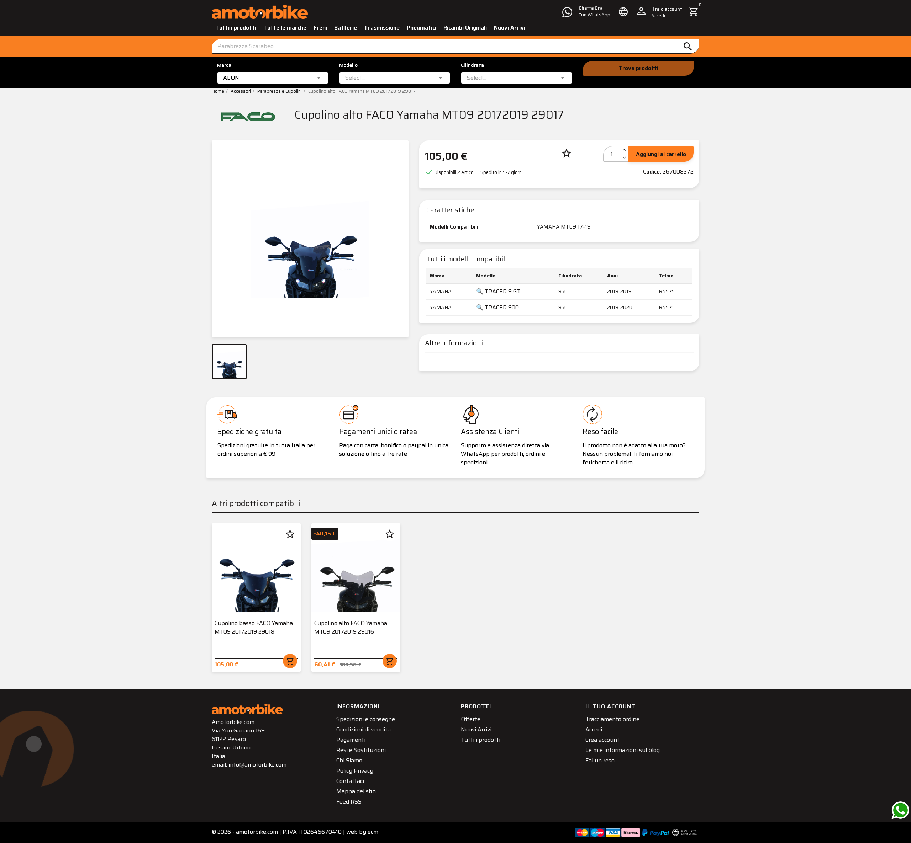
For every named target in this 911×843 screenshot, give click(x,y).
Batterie (345, 27)
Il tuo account (610, 706)
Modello (348, 65)
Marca (224, 65)
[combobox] (272, 78)
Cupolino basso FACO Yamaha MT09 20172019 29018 (254, 627)
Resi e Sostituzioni (361, 750)
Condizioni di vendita (363, 729)
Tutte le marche (284, 27)
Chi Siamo (349, 760)
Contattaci (350, 781)
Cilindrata (472, 65)
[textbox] (355, 78)
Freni (320, 27)
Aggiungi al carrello (661, 154)
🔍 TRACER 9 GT (498, 291)
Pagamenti (350, 739)
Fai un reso (600, 760)
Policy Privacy (354, 770)
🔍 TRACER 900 (497, 307)
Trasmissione (382, 27)
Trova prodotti (638, 68)
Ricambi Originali (465, 27)
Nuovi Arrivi (509, 27)
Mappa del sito (356, 791)
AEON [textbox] (231, 78)
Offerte (470, 719)
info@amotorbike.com (257, 764)
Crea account (602, 739)
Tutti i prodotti (235, 27)
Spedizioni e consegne (365, 719)
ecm (362, 831)
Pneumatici (421, 27)
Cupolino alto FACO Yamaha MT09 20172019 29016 (350, 627)
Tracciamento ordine (612, 719)
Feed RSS (349, 801)
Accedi (593, 729)
